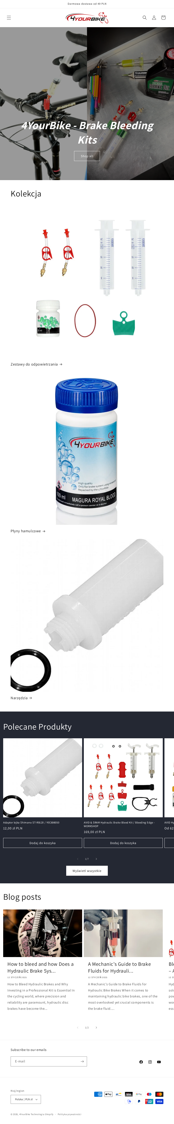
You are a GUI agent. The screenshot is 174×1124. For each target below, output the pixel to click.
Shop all (87, 156)
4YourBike (24, 1114)
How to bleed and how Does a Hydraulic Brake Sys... (40, 967)
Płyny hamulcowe (26, 530)
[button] (9, 17)
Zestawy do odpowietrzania (34, 364)
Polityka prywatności (69, 1114)
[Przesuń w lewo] (77, 859)
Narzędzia (19, 697)
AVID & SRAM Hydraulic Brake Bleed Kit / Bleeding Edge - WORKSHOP (119, 824)
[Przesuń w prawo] (96, 859)
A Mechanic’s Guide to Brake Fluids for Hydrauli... (119, 967)
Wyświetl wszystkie (87, 871)
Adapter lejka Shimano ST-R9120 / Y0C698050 (31, 822)
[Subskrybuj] (82, 1061)
